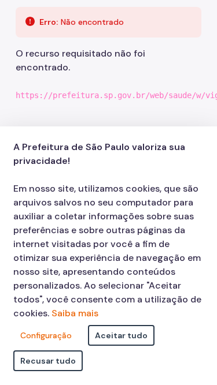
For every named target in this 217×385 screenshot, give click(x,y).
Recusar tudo (48, 361)
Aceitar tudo (121, 335)
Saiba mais (75, 313)
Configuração (46, 335)
